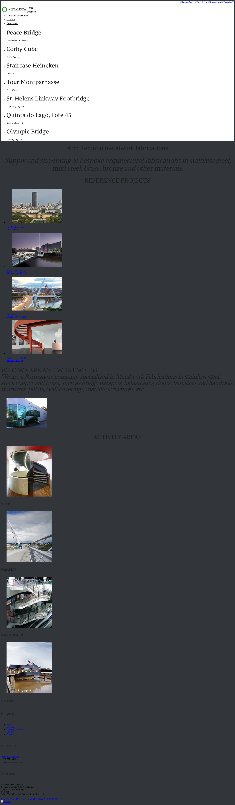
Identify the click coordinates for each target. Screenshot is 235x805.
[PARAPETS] (29, 561)
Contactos (12, 23)
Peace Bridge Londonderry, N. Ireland (17, 315)
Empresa (31, 11)
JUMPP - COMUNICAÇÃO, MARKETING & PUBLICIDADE (29, 799)
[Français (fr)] (227, 2)
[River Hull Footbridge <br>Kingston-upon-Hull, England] (37, 266)
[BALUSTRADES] (29, 627)
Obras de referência (17, 15)
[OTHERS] (29, 692)
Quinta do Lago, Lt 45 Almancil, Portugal (16, 359)
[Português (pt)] (187, 2)
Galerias (11, 19)
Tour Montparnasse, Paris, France (15, 228)
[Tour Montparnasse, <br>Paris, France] (37, 222)
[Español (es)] (214, 2)
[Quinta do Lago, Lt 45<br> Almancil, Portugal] (37, 353)
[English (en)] (201, 2)
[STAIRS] (29, 496)
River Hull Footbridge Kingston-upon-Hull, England (19, 272)
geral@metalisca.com (10, 756)
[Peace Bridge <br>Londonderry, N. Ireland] (37, 310)
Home (30, 7)
